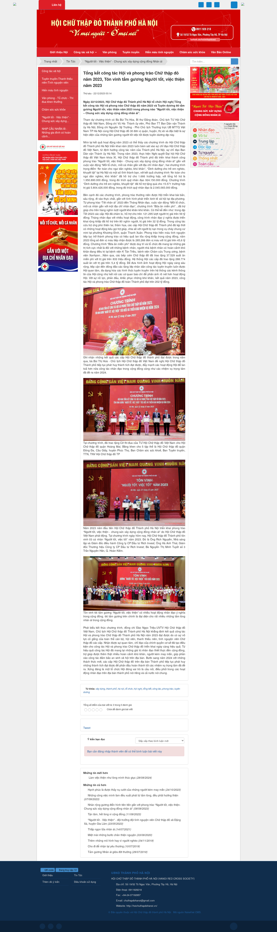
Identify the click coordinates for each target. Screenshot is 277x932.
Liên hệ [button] (56, 5)
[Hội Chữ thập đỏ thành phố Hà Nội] (138, 28)
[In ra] (176, 93)
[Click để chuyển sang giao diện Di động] (59, 926)
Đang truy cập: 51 (67, 869)
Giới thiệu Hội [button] (59, 52)
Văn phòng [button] (110, 52)
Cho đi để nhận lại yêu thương (106, 846)
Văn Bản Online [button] (221, 52)
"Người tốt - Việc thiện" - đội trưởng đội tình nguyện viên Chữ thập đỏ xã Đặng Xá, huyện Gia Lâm (132, 821)
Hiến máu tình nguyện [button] (159, 52)
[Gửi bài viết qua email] (169, 93)
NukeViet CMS (193, 912)
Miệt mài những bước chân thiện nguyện (112, 835)
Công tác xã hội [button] (84, 52)
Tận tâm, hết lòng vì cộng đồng (106, 814)
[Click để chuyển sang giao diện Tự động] (42, 926)
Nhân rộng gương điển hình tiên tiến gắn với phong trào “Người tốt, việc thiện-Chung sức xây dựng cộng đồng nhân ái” (132, 806)
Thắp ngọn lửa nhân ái (101, 829)
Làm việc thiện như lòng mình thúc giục (112, 777)
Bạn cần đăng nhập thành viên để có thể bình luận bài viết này (124, 751)
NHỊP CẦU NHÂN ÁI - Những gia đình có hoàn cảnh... (56, 132)
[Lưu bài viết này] (182, 93)
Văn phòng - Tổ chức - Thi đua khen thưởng (57, 100)
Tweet (86, 728)
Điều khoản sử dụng (85, 882)
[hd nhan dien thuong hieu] (58, 152)
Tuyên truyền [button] (130, 52)
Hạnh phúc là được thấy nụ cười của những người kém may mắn (126, 789)
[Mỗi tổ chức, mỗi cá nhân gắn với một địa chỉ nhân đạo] (58, 244)
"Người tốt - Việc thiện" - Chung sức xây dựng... (56, 119)
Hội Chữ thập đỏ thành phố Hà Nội (152, 912)
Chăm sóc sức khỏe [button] (192, 52)
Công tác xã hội (51, 71)
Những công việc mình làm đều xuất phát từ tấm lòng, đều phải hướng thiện (133, 795)
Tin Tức (78, 875)
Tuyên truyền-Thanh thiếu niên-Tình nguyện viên (57, 80)
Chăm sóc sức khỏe (54, 109)
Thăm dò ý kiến (50, 882)
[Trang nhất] (42, 52)
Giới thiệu (47, 875)
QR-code (49, 869)
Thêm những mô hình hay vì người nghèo (113, 840)
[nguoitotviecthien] (214, 110)
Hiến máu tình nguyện (55, 90)
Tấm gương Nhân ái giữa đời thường (109, 852)
